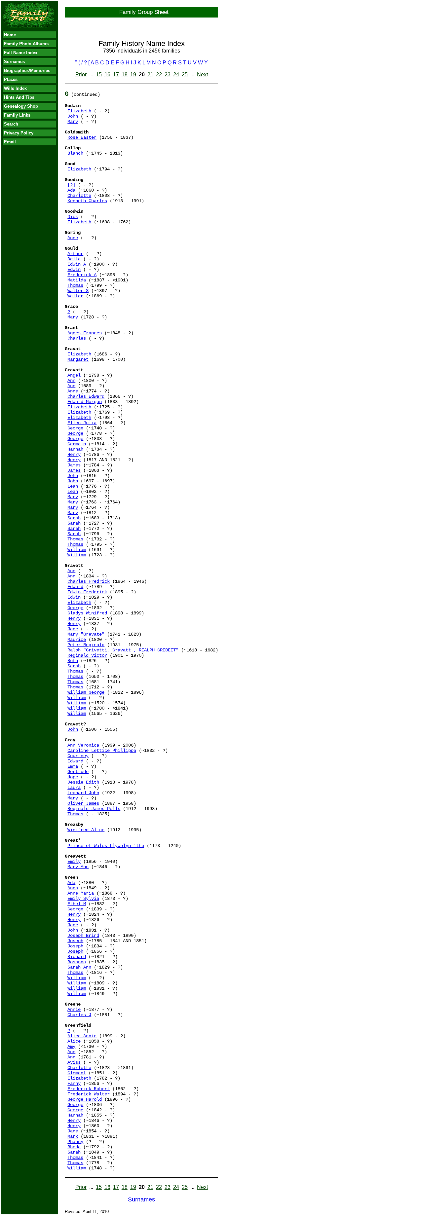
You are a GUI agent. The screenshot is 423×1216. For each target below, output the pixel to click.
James (74, 465)
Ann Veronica (83, 745)
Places (11, 79)
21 (150, 74)
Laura (74, 787)
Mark (72, 1136)
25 (185, 74)
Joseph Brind (83, 935)
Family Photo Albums (26, 43)
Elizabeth (79, 111)
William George (85, 692)
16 (107, 74)
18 (125, 74)
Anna (72, 888)
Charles (76, 338)
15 (99, 74)
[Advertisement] (29, 252)
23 (168, 74)
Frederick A (81, 274)
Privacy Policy (18, 132)
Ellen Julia (81, 422)
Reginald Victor (87, 655)
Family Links (17, 115)
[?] (71, 185)
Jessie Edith (83, 782)
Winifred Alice (85, 829)
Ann (71, 380)
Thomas (75, 285)
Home (10, 34)
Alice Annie (81, 1036)
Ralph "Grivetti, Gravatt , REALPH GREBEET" (122, 650)
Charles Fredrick (88, 581)
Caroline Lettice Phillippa (101, 750)
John (72, 116)
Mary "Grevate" (85, 634)
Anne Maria (80, 893)
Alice (74, 1041)
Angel (74, 375)
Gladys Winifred (87, 613)
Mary (72, 121)
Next (202, 74)
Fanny (74, 1083)
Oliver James (83, 803)
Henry (74, 454)
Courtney (78, 755)
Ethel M (76, 903)
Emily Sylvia (83, 898)
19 (133, 74)
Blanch (75, 153)
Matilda (76, 280)
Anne (72, 237)
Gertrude (78, 771)
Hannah (75, 449)
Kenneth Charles (87, 200)
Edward (75, 586)
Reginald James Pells (93, 808)
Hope (72, 777)
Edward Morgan (84, 401)
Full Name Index (20, 52)
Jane (72, 629)
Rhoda (74, 1147)
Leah (72, 486)
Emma (72, 766)
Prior (81, 74)
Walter (75, 296)
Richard (76, 956)
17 (116, 74)
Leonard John (83, 792)
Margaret (78, 359)
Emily (74, 861)
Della (74, 259)
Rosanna (76, 962)
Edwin (74, 269)
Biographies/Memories (27, 70)
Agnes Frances (84, 333)
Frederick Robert (88, 1088)
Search (11, 124)
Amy (71, 1046)
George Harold (84, 1099)
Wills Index (15, 88)
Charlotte (79, 195)
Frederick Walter (88, 1094)
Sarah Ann (79, 967)
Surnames (14, 61)
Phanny (75, 1141)
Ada (71, 190)
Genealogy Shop (21, 106)
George (75, 428)
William (76, 549)
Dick (72, 216)
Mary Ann (78, 866)
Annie (74, 1009)
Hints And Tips (19, 97)
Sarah (74, 518)
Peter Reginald (85, 644)
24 (176, 74)
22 (159, 74)
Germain (76, 444)
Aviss (74, 1062)
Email (10, 141)
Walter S (78, 290)
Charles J (79, 1014)
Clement (76, 1073)
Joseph (75, 940)
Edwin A (76, 264)
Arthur (75, 253)
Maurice (76, 639)
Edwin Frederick (87, 592)
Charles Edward (85, 396)
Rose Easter (81, 137)
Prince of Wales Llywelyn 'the (105, 845)
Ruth (72, 660)
